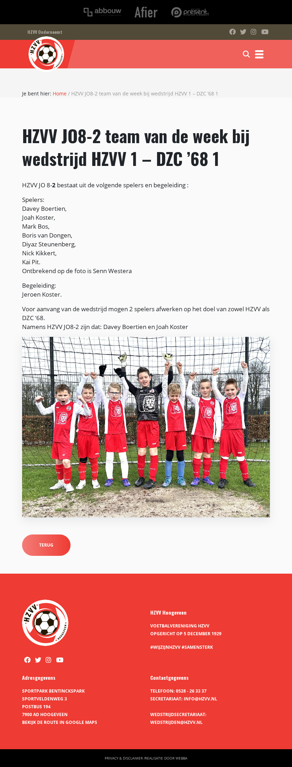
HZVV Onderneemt (44, 32)
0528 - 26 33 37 (191, 691)
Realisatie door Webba (166, 758)
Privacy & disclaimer (124, 758)
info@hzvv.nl (200, 699)
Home (60, 93)
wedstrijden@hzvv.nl (176, 722)
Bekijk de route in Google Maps (59, 722)
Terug (46, 545)
